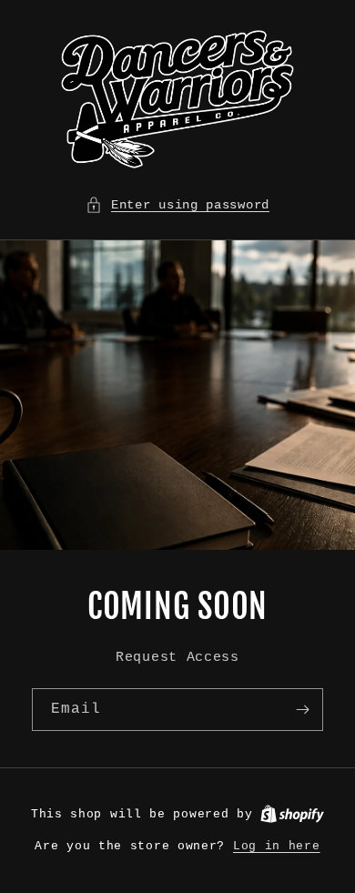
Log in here (276, 846)
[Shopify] (292, 814)
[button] (177, 205)
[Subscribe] (302, 709)
